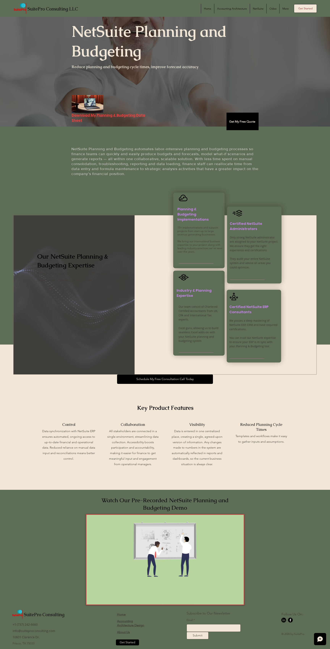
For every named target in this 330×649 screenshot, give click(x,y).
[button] (305, 8)
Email (190, 620)
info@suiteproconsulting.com (34, 631)
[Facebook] (290, 620)
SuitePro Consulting (44, 615)
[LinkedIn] (283, 620)
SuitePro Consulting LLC (53, 9)
